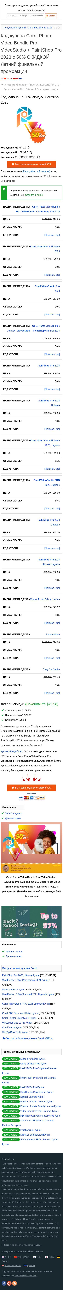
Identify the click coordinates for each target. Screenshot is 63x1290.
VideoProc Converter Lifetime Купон (39, 1111)
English (8, 1257)
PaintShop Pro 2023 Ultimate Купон (21, 975)
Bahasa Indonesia (13, 1265)
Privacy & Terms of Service (30, 1245)
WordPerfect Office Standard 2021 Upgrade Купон (28, 994)
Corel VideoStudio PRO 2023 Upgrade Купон (26, 1004)
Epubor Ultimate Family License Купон (40, 1106)
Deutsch (5, 1261)
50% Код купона (13, 813)
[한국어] (8, 78)
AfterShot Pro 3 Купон (13, 989)
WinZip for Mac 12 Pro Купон (17, 1022)
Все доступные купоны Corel (19, 968)
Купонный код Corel (11, 751)
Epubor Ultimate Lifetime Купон (36, 1101)
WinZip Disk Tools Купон (15, 1032)
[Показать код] (52, 235)
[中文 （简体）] (5, 78)
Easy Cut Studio (51, 669)
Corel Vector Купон (12, 1027)
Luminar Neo (53, 634)
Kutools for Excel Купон (32, 1059)
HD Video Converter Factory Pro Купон (40, 1116)
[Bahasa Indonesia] (17, 78)
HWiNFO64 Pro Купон (32, 1087)
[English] (2, 78)
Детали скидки (13, 818)
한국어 (39, 1257)
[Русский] (20, 78)
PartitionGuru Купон (30, 1130)
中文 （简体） (23, 1257)
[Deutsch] (14, 78)
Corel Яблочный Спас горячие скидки (39, 89)
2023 (49, 365)
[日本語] (11, 78)
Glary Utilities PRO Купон (33, 1063)
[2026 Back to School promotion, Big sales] (31, 937)
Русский (31, 1265)
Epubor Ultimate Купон (32, 1097)
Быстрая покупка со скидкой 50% (33, 164)
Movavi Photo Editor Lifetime (45, 599)
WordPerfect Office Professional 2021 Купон (25, 980)
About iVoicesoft (35, 1251)
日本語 (51, 1257)
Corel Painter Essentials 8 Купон (19, 1018)
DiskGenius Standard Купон (35, 1135)
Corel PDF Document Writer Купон (20, 1013)
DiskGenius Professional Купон (36, 1092)
